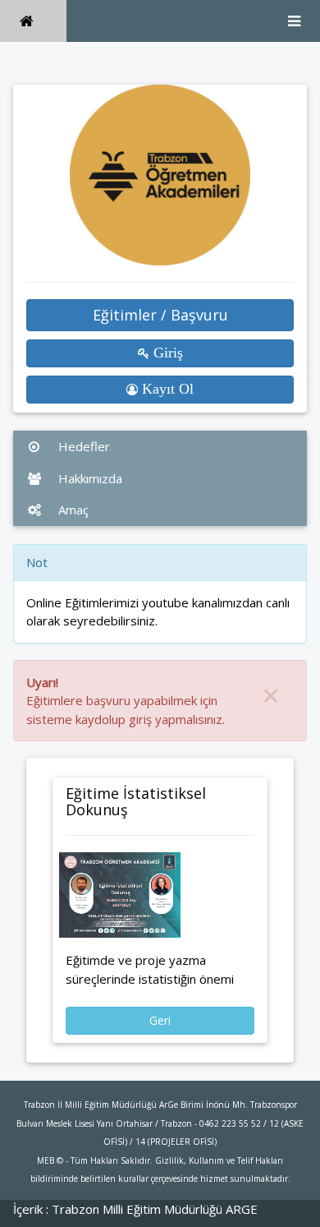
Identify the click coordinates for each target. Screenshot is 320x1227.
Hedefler (82, 446)
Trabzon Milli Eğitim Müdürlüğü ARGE (155, 1209)
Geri (160, 1020)
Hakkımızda (88, 478)
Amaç (72, 509)
